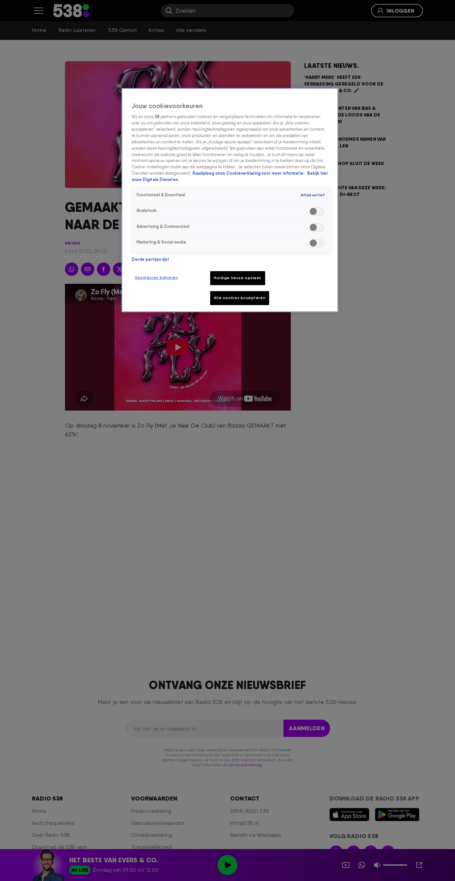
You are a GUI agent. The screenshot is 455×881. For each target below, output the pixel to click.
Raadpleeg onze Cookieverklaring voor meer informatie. (249, 173)
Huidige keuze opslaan (237, 277)
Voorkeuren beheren (156, 277)
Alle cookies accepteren (239, 297)
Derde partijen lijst (150, 259)
